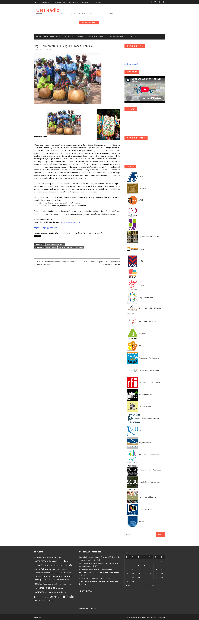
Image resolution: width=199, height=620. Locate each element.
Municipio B (143, 333)
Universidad (38, 600)
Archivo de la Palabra (59, 2)
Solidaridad (57, 592)
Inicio (36, 2)
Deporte (70, 247)
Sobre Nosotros (73, 2)
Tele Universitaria (145, 509)
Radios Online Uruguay (150, 418)
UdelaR (141, 521)
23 (127, 577)
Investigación (40, 579)
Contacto (98, 2)
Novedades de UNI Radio (55, 244)
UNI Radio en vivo (87, 2)
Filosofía (36, 576)
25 (139, 577)
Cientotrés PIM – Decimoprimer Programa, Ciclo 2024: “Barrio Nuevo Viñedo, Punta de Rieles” (99, 572)
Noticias (53, 584)
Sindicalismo (60, 588)
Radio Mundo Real (145, 394)
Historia (55, 576)
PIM (140, 346)
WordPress (139, 617)
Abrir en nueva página (132, 64)
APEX (140, 200)
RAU (140, 430)
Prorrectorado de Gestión (148, 370)
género (50, 576)
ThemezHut (161, 617)
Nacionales (47, 584)
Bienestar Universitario (45, 558)
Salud (52, 587)
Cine (59, 557)
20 (150, 573)
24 (133, 577)
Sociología (49, 592)
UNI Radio (48, 10)
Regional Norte (144, 442)
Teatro (63, 592)
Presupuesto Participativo (148, 358)
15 (162, 569)
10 (133, 569)
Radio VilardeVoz (145, 406)
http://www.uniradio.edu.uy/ (70, 222)
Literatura (52, 579)
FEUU (140, 261)
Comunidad (55, 561)
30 (127, 581)
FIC (139, 273)
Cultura (62, 247)
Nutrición (60, 584)
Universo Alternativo (49, 601)
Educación (46, 569)
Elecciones (56, 569)
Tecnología (38, 597)
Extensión (142, 249)
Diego (51, 49)
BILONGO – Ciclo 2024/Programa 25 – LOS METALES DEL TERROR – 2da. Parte (98, 581)
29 (162, 577)
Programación (45, 2)
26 (145, 577)
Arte (36, 557)
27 (150, 577)
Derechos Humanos (54, 565)
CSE (140, 212)
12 (145, 569)
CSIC (140, 224)
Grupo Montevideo (145, 298)
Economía (37, 569)
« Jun (128, 585)
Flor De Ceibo (143, 285)
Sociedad (39, 592)
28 (156, 577)
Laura (81, 563)
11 (139, 569)
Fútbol (46, 576)
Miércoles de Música (63, 579)
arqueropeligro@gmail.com (45, 227)
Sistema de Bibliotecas (147, 497)
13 (150, 569)
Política (44, 587)
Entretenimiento (54, 573)
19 (145, 573)
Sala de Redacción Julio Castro (150, 470)
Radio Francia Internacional (149, 382)
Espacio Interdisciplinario (148, 236)
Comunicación (51, 247)
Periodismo (37, 588)
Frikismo (41, 576)
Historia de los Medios (147, 321)
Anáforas (142, 188)
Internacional (65, 576)
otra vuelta (67, 584)
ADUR (140, 176)
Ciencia (54, 557)
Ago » (151, 585)
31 (133, 581)
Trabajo (46, 597)
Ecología (68, 565)
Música (38, 583)
